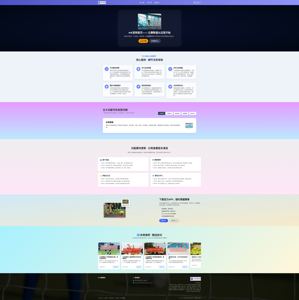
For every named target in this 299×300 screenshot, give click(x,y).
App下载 (141, 2)
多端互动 (169, 113)
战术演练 (177, 113)
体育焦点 (156, 2)
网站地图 (122, 298)
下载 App (163, 220)
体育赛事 (161, 113)
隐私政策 (111, 298)
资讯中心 (193, 113)
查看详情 (116, 267)
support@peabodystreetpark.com (143, 282)
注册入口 (198, 2)
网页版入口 (156, 41)
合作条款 (117, 298)
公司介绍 (149, 2)
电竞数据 (185, 113)
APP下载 (144, 41)
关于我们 (106, 298)
